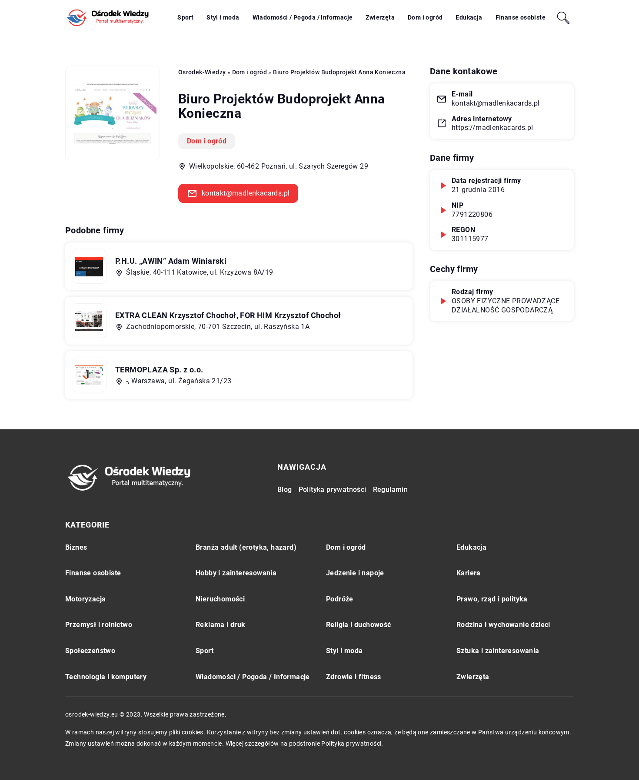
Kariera (468, 573)
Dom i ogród (425, 17)
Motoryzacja (85, 599)
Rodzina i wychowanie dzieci (503, 625)
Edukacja (469, 17)
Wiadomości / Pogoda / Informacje (303, 17)
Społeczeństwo (90, 651)
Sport (185, 17)
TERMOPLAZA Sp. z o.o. (159, 369)
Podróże (339, 599)
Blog (284, 489)
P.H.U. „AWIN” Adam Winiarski (170, 261)
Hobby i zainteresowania (236, 573)
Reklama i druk (221, 625)
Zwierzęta (380, 17)
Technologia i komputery (105, 677)
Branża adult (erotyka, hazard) (246, 547)
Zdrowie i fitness (353, 677)
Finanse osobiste (521, 17)
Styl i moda (222, 17)
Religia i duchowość (358, 625)
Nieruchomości (220, 599)
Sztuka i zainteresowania (497, 651)
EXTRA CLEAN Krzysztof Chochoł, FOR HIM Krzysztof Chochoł (228, 315)
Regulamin (390, 489)
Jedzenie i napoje (355, 573)
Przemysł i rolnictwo (98, 625)
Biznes (76, 547)
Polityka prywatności (332, 489)
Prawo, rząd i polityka (492, 599)
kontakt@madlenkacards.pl (246, 193)
